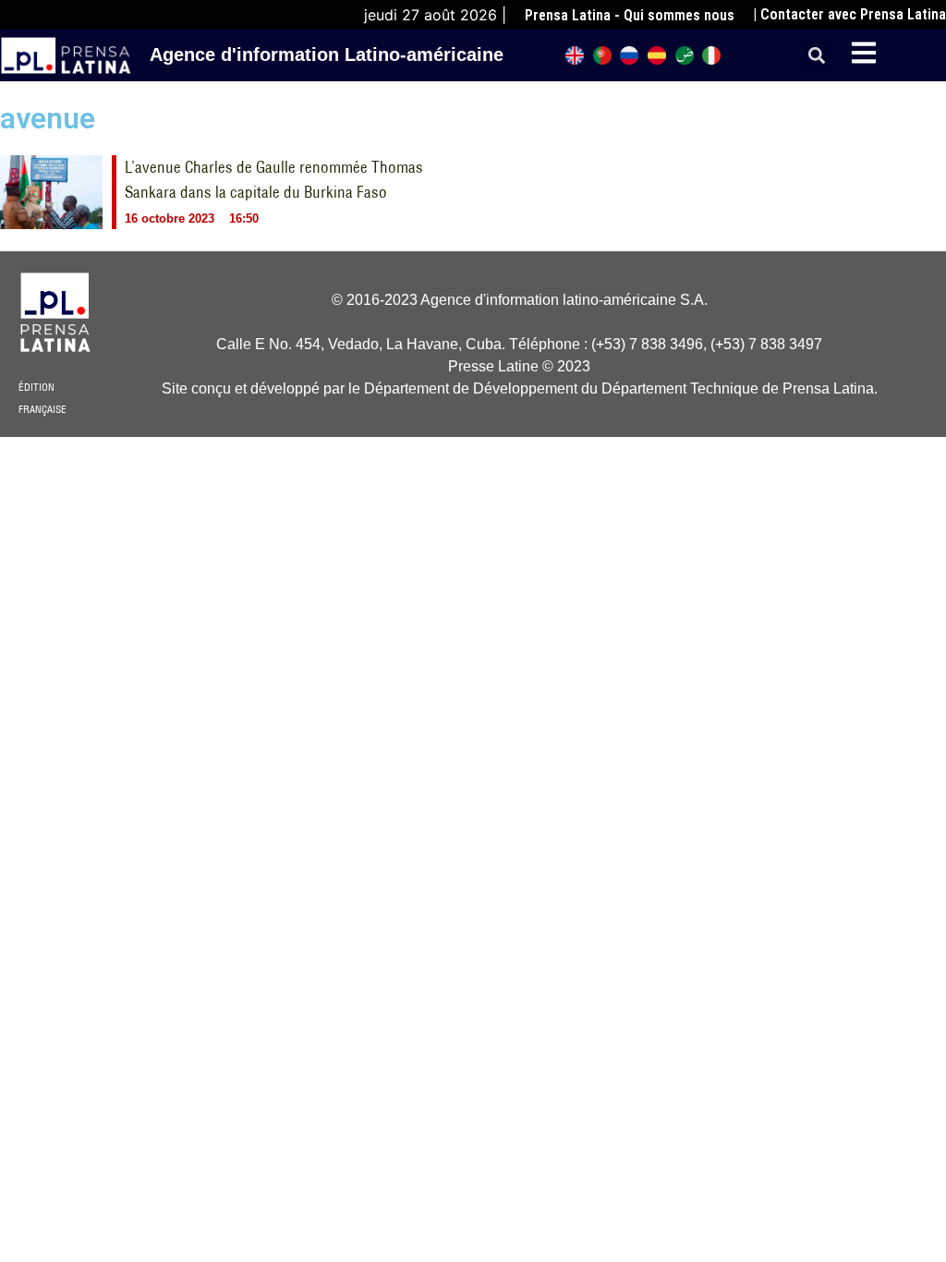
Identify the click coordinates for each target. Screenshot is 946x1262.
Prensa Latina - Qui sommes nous (629, 15)
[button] (816, 56)
